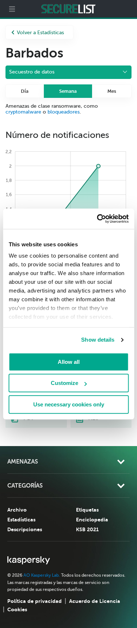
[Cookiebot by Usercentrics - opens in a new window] (97, 218)
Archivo (17, 510)
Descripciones (24, 529)
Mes (111, 91)
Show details (97, 340)
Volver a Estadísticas (40, 32)
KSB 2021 (87, 529)
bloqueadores (63, 112)
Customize (64, 383)
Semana (68, 91)
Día (24, 91)
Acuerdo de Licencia (94, 601)
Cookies (17, 609)
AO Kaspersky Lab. (41, 575)
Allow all (69, 362)
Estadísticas (21, 519)
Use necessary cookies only (68, 404)
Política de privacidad (34, 601)
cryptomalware (23, 112)
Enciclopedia (92, 519)
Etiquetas (87, 510)
